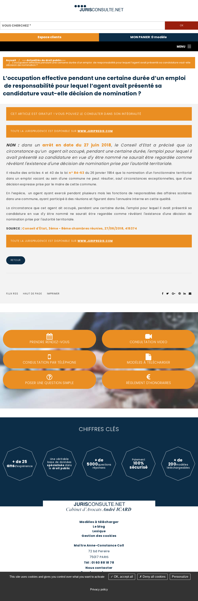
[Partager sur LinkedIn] (184, 294)
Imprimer (53, 293)
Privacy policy (99, 589)
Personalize (180, 576)
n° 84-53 (76, 173)
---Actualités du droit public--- (44, 60)
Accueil (11, 60)
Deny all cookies (154, 576)
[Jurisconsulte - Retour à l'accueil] (99, 6)
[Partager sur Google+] (174, 294)
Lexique (99, 531)
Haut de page (32, 293)
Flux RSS (12, 293)
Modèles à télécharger (99, 522)
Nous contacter (99, 568)
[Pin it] (179, 294)
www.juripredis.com (95, 131)
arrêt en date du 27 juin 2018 (76, 145)
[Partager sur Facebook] (163, 294)
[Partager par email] (190, 294)
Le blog (99, 526)
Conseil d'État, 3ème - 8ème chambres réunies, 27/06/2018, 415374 (79, 228)
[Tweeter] (167, 294)
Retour (16, 260)
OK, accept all (123, 576)
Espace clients (49, 37)
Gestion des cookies (99, 536)
